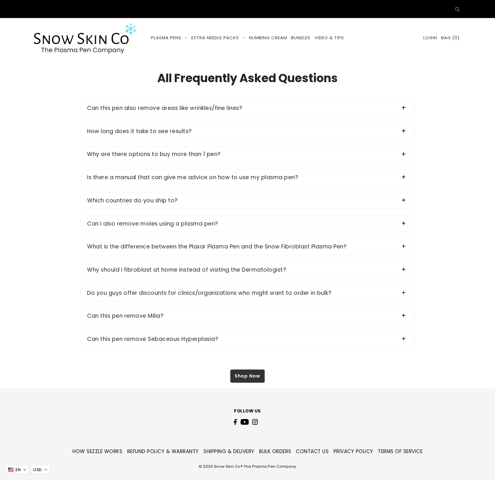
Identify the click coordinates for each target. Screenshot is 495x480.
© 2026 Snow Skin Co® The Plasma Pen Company (247, 466)
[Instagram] (255, 422)
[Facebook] (235, 422)
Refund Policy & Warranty (163, 451)
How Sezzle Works (97, 451)
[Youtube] (245, 422)
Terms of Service (400, 451)
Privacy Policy (353, 451)
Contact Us (312, 451)
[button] (17, 469)
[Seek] (457, 8)
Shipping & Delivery (228, 451)
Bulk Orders (275, 451)
